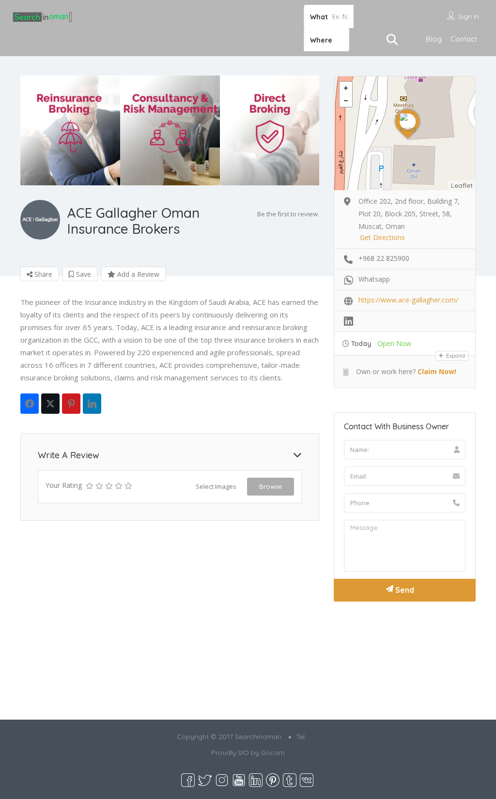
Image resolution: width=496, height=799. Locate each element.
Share (42, 274)
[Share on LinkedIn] (92, 403)
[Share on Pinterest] (71, 403)
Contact (463, 39)
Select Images (216, 486)
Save (82, 274)
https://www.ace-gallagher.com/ (408, 299)
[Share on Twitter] (50, 403)
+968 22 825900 (383, 258)
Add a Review (137, 274)
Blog (434, 39)
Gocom (273, 752)
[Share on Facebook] (29, 403)
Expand (455, 355)
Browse (270, 486)
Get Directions (382, 237)
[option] (70, 130)
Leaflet (462, 185)
